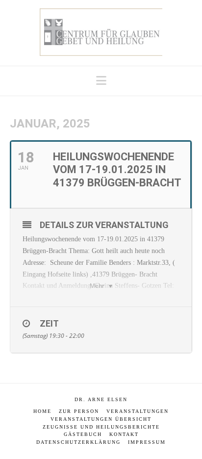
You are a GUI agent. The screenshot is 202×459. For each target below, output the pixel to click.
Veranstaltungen (137, 411)
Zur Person (79, 411)
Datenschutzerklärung (78, 442)
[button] (101, 81)
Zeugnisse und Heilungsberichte (101, 427)
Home (42, 411)
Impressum (147, 442)
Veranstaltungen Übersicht (101, 419)
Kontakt (124, 434)
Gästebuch (83, 434)
